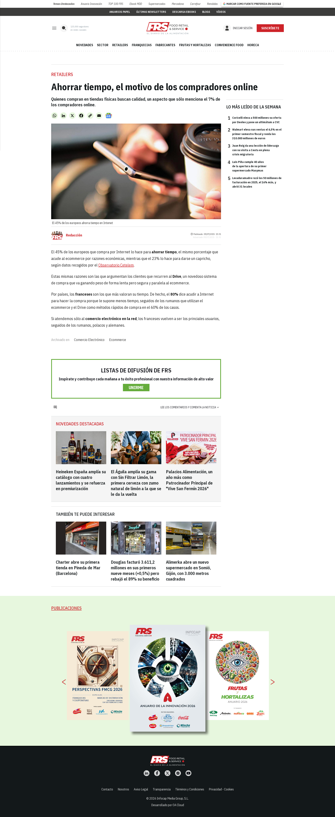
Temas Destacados (63, 4)
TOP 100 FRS (115, 4)
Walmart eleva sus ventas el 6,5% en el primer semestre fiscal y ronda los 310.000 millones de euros (254, 133)
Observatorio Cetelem (116, 265)
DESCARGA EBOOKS (184, 12)
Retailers (62, 74)
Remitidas (212, 4)
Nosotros (123, 789)
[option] (167, 678)
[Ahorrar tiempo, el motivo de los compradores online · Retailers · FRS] (167, 28)
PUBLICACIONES (66, 608)
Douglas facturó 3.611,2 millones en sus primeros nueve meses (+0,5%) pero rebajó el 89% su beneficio (135, 570)
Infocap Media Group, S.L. (173, 798)
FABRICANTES (165, 45)
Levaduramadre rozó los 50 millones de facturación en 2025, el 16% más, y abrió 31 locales (254, 182)
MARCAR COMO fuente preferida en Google (253, 4)
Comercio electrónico (89, 340)
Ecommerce (117, 340)
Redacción (74, 235)
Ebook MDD (136, 4)
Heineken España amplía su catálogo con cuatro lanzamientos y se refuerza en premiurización (81, 480)
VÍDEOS (221, 12)
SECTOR (102, 45)
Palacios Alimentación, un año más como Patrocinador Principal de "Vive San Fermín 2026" (189, 480)
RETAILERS (120, 45)
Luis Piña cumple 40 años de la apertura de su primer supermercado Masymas (247, 166)
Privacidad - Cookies (221, 789)
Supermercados (157, 4)
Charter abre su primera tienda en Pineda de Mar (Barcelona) (78, 567)
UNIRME (136, 387)
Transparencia (162, 789)
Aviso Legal (141, 789)
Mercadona (178, 4)
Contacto (107, 789)
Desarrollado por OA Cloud (167, 805)
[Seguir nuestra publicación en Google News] (108, 115)
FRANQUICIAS (142, 45)
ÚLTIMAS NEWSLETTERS (151, 12)
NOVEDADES (84, 45)
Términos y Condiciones (189, 789)
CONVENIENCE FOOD (229, 45)
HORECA (253, 45)
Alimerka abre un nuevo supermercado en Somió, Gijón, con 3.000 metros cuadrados (188, 570)
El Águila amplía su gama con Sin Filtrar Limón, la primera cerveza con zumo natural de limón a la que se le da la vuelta (136, 483)
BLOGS (206, 12)
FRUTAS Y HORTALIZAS (195, 45)
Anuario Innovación (91, 4)
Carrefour (195, 4)
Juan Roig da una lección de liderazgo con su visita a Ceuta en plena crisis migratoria (253, 150)
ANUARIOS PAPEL (119, 12)
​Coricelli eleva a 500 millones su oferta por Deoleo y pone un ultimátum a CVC (254, 120)
